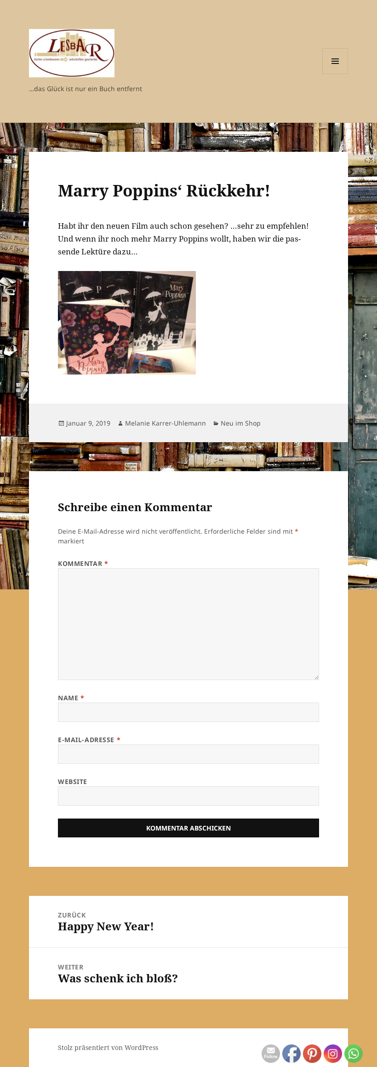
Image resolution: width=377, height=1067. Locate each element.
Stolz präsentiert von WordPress (108, 1047)
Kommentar (83, 563)
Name (71, 697)
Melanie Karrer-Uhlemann (165, 423)
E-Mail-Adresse (89, 739)
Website (72, 781)
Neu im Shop (241, 423)
